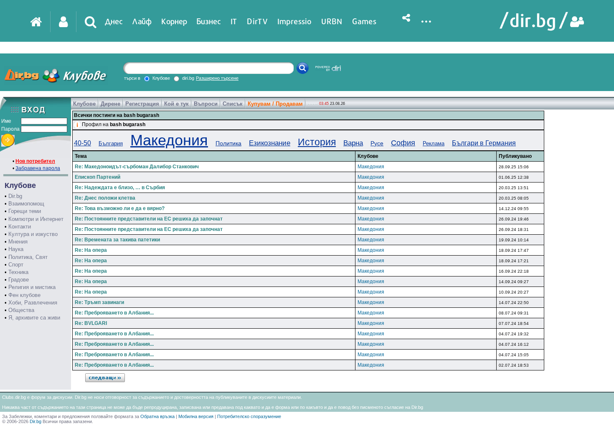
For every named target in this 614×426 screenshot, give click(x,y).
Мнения (18, 241)
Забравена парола (37, 168)
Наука (15, 249)
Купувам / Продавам (275, 104)
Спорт (15, 264)
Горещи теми (24, 211)
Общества (21, 310)
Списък (233, 104)
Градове (18, 279)
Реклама (433, 143)
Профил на (113, 124)
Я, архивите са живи (34, 317)
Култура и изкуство (33, 234)
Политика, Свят (28, 257)
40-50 (82, 143)
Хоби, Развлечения (32, 302)
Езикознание (269, 143)
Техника (18, 272)
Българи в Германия (484, 143)
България (111, 143)
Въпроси (206, 104)
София (403, 143)
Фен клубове (24, 295)
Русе (376, 143)
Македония (169, 140)
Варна (353, 143)
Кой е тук (176, 104)
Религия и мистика (32, 287)
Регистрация (142, 104)
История (317, 142)
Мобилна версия (195, 416)
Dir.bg (15, 196)
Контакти (19, 226)
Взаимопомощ (26, 203)
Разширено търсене (217, 78)
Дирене (110, 104)
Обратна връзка (157, 416)
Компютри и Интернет (35, 219)
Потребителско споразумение (249, 416)
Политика (228, 143)
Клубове (84, 104)
